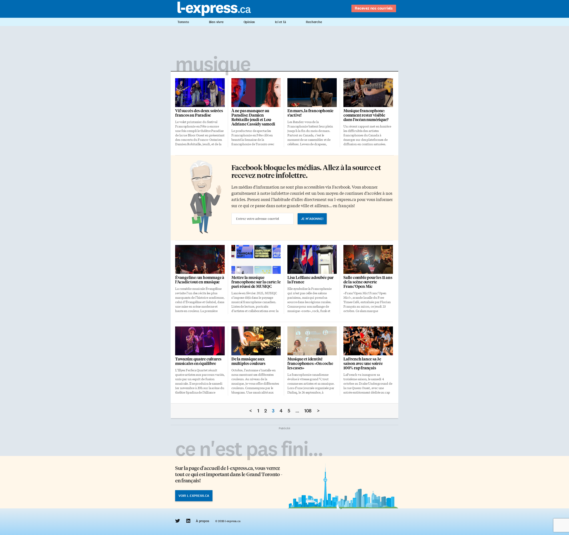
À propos (202, 521)
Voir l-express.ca (193, 495)
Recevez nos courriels (374, 8)
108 (308, 411)
